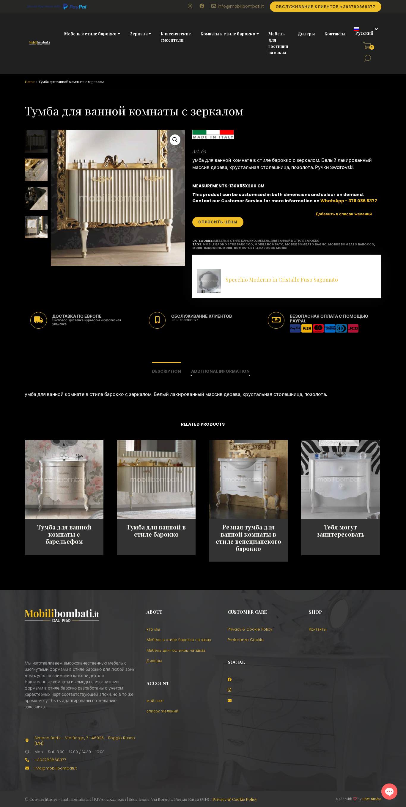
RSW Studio (371, 798)
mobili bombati (235, 248)
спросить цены (217, 222)
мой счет (155, 700)
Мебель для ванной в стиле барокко (288, 241)
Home (30, 81)
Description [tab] (166, 371)
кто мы (153, 629)
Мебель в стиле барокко (90, 34)
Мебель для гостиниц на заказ (278, 43)
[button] (363, 31)
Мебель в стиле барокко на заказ (179, 640)
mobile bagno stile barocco (228, 244)
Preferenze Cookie (246, 640)
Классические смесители (175, 37)
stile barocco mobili (268, 248)
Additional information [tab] (220, 371)
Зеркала (139, 34)
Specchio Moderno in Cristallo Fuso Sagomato (282, 279)
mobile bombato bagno (306, 244)
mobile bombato (269, 244)
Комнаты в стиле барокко (227, 34)
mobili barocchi (206, 248)
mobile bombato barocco (351, 244)
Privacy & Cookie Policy (250, 629)
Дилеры (306, 34)
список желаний (162, 711)
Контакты (334, 34)
